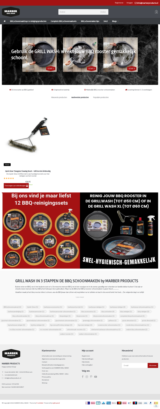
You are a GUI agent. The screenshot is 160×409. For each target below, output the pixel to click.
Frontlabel (39, 403)
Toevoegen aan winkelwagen (15, 186)
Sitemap (44, 383)
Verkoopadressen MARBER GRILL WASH (55, 368)
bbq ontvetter (108, 312)
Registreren (119, 3)
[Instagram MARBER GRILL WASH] (88, 377)
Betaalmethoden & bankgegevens (53, 365)
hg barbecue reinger (16, 325)
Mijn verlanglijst (87, 365)
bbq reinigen (126, 312)
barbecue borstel (75, 307)
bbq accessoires (88, 312)
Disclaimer (45, 380)
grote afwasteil (148, 321)
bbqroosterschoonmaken (103, 316)
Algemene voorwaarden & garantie (53, 359)
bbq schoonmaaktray (45, 316)
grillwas (112, 321)
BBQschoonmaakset (12, 307)
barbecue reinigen (96, 307)
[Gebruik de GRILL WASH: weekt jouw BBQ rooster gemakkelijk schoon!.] (80, 54)
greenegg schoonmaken (92, 321)
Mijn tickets (86, 362)
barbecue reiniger (117, 307)
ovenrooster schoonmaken (109, 325)
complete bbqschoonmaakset (132, 316)
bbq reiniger (143, 312)
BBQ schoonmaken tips (90, 21)
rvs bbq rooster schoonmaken (22, 329)
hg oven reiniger (85, 325)
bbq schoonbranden (21, 316)
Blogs (114, 21)
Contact (44, 362)
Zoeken (103, 12)
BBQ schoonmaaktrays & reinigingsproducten (28, 21)
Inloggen (129, 3)
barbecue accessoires (53, 307)
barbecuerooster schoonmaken (62, 312)
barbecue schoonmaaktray (142, 307)
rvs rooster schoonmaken (50, 329)
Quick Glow (32, 307)
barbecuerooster (36, 312)
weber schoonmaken (88, 334)
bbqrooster (81, 316)
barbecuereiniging (15, 312)
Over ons (45, 371)
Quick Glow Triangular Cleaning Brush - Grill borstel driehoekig (28, 171)
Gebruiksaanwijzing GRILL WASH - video (55, 374)
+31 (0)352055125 (11, 375)
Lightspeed (56, 403)
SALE (106, 21)
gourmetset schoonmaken (66, 321)
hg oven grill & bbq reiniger (61, 325)
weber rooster (66, 334)
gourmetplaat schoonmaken (38, 321)
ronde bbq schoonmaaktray (137, 325)
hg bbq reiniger (37, 325)
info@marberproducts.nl (13, 378)
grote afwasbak (129, 321)
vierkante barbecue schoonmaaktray (105, 329)
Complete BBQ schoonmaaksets (63, 21)
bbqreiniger (65, 316)
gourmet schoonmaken (11, 321)
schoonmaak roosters (76, 329)
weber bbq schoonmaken (136, 329)
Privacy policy (46, 377)
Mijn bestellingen (87, 359)
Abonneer (152, 365)
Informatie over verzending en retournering (56, 356)
